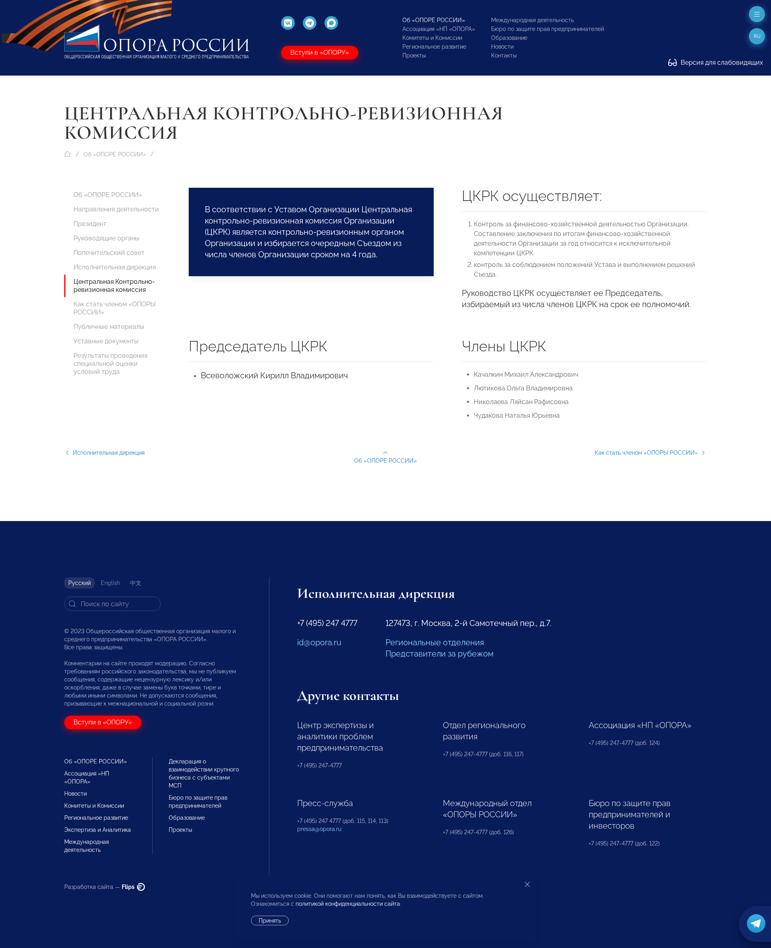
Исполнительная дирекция (114, 267)
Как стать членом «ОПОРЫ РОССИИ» (114, 308)
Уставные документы (106, 341)
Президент (89, 224)
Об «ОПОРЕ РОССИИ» (433, 20)
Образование (509, 38)
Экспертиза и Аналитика (97, 830)
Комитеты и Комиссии (432, 38)
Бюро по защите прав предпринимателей (547, 29)
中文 (135, 583)
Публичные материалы (108, 326)
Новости (502, 46)
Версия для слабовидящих (721, 62)
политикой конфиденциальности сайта (348, 904)
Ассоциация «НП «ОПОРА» (438, 29)
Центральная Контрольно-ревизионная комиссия (114, 285)
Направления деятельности (116, 209)
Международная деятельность (532, 20)
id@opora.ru (319, 642)
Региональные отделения (435, 642)
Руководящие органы (106, 238)
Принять (270, 920)
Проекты (414, 55)
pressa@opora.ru (319, 829)
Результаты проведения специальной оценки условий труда (110, 364)
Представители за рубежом (440, 654)
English (110, 583)
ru (757, 36)
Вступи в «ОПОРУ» (319, 52)
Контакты (503, 55)
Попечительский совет (109, 252)
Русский (79, 583)
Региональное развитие (434, 46)
